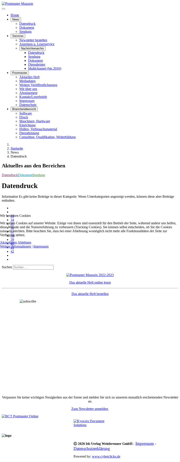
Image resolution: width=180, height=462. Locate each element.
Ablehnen (24, 242)
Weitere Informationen (15, 246)
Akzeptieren (8, 242)
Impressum (41, 246)
